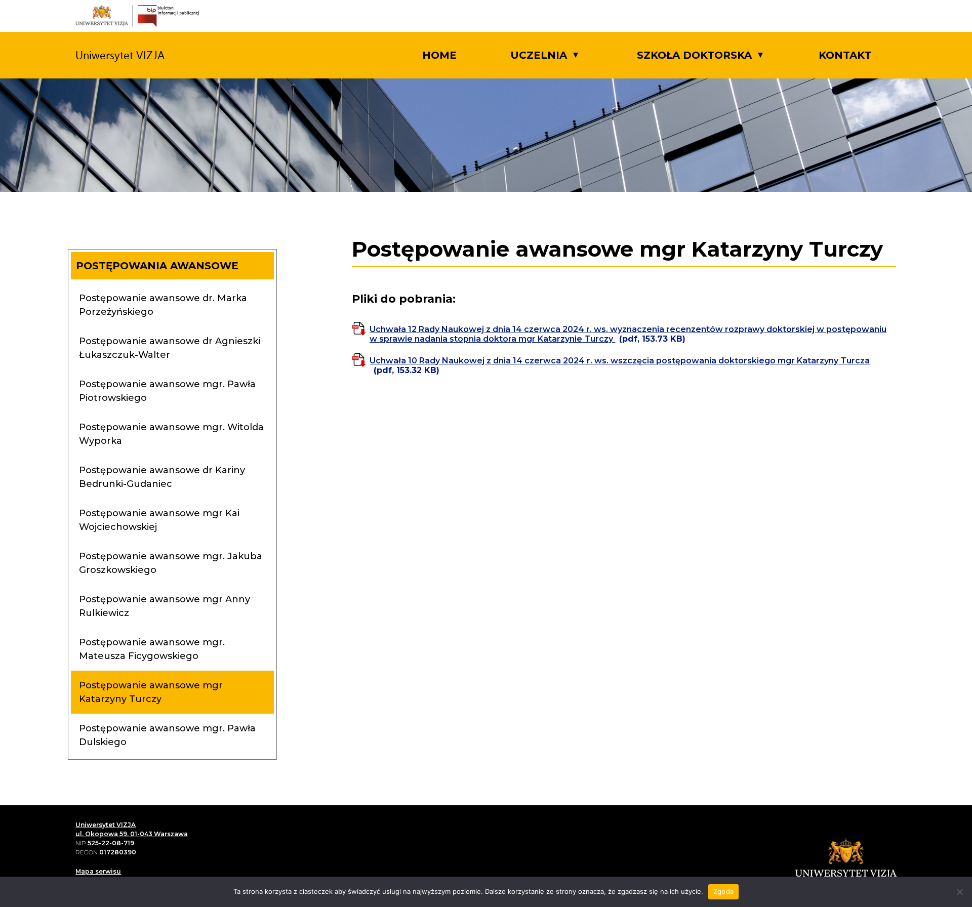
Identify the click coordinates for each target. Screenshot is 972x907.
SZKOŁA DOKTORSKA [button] (694, 55)
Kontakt (845, 55)
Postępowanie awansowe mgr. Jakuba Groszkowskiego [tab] (170, 563)
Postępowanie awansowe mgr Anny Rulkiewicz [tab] (164, 606)
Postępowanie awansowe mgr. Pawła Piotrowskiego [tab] (167, 391)
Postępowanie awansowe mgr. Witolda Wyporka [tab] (171, 434)
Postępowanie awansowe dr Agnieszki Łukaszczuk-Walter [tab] (169, 348)
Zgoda (723, 891)
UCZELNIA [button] (538, 55)
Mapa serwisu (98, 871)
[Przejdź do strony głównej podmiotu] (168, 16)
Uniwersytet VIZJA (105, 825)
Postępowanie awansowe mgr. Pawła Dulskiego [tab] (167, 735)
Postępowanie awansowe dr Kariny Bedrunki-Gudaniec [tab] (162, 477)
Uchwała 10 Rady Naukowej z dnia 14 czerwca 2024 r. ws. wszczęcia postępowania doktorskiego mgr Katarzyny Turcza (620, 365)
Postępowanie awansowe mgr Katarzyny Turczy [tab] (151, 692)
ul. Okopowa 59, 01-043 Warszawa (131, 834)
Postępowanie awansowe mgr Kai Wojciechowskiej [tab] (159, 520)
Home (439, 55)
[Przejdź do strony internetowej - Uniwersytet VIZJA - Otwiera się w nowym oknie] (101, 16)
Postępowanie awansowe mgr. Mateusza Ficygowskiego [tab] (152, 649)
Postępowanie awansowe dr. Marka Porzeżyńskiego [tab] (163, 305)
